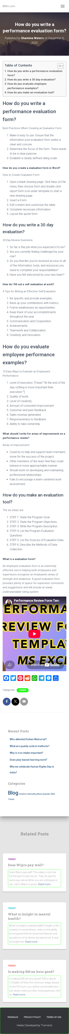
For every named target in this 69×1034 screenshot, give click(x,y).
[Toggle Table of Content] (59, 66)
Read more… (45, 884)
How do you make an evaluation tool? (30, 92)
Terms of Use (54, 1017)
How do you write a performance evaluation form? (34, 73)
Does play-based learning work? (28, 759)
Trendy (22, 690)
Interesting (32, 794)
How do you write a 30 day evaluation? (31, 79)
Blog (13, 793)
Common (23, 794)
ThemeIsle (46, 1025)
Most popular (43, 794)
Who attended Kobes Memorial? (28, 739)
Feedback (13, 1017)
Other (52, 794)
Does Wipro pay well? (26, 865)
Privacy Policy (32, 1017)
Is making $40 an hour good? (31, 971)
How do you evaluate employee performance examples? (27, 86)
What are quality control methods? (30, 746)
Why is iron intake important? (26, 752)
